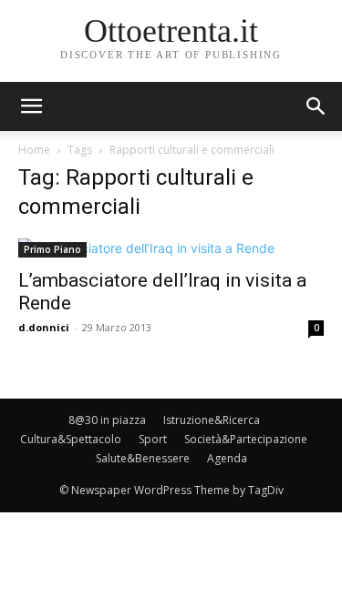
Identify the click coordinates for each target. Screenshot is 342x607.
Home (34, 149)
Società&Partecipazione (245, 439)
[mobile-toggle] (31, 106)
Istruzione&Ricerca (211, 420)
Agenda (227, 458)
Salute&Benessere (143, 458)
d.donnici (43, 327)
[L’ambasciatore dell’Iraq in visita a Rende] (171, 248)
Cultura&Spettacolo (70, 439)
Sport (153, 439)
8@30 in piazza (107, 420)
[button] (316, 106)
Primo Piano (52, 249)
